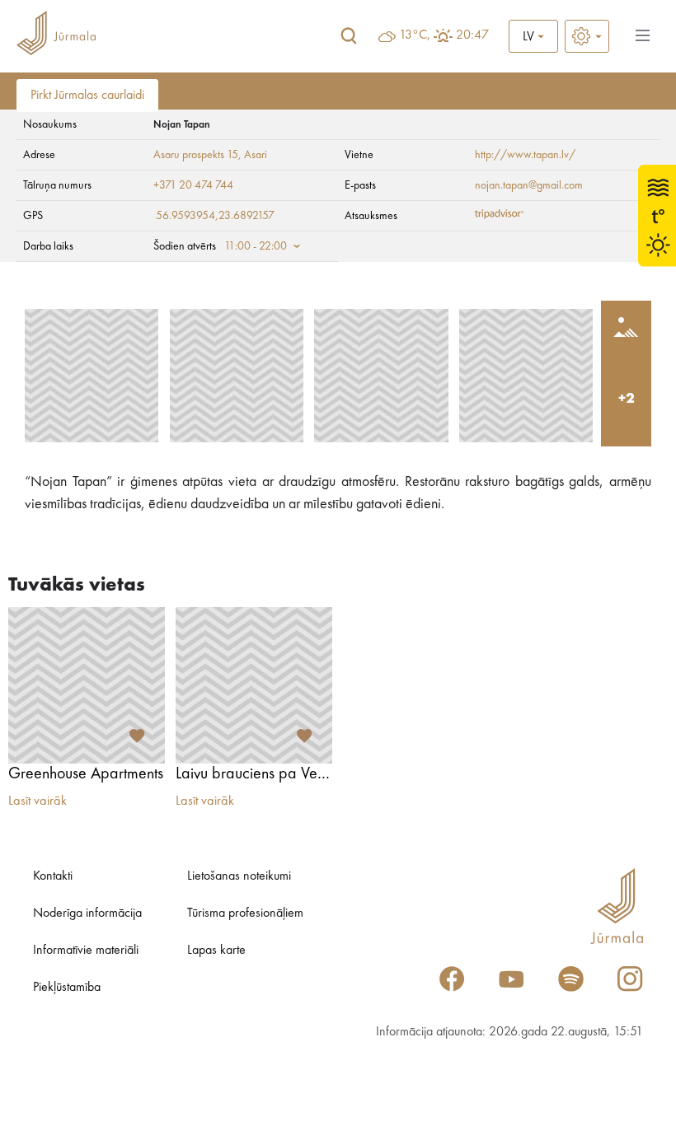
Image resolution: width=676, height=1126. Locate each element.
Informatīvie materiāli (85, 950)
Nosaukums (50, 124)
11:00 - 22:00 (255, 246)
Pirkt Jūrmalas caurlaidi (87, 95)
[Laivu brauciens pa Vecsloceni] (254, 685)
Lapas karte (216, 950)
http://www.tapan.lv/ (525, 155)
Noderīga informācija (87, 913)
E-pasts (360, 185)
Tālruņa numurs (57, 185)
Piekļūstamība (67, 987)
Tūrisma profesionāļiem (245, 913)
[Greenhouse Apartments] (86, 685)
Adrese (39, 155)
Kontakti (53, 876)
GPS (33, 216)
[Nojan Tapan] (91, 375)
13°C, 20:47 (444, 35)
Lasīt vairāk (37, 801)
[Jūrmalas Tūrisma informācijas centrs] (56, 36)
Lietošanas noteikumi (239, 876)
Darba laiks (48, 246)
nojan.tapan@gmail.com (529, 185)
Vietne (359, 155)
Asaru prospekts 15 (195, 155)
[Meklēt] (349, 36)
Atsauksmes (371, 216)
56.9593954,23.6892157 (215, 216)
